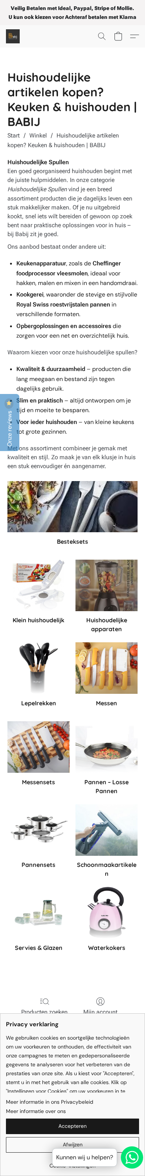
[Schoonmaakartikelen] (106, 830)
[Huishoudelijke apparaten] (106, 585)
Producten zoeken (44, 1012)
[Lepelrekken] (38, 668)
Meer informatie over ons (36, 1111)
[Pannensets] (38, 830)
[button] (13, 36)
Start (13, 135)
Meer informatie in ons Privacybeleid (49, 1102)
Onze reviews (9, 428)
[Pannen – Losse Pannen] (106, 747)
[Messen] (106, 668)
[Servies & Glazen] (38, 912)
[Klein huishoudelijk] (38, 585)
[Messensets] (38, 747)
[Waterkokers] (106, 912)
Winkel (38, 135)
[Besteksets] (72, 506)
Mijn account (100, 1012)
